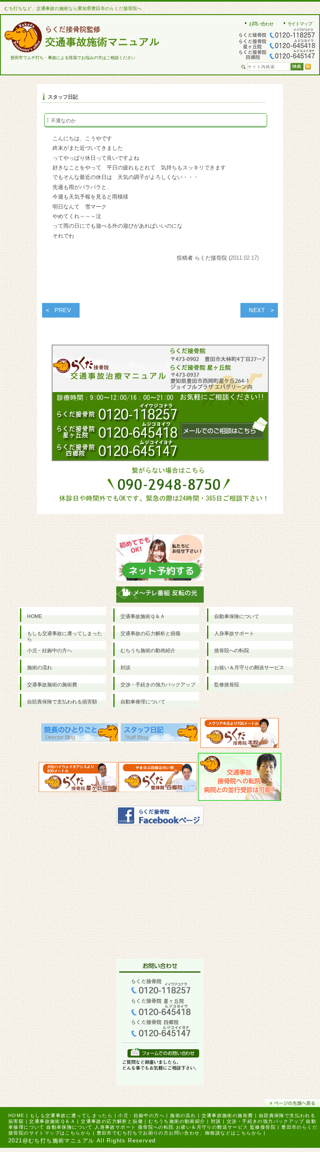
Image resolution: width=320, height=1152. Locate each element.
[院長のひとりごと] (80, 735)
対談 (216, 1121)
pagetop (292, 1103)
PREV (63, 310)
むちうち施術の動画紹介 (176, 1121)
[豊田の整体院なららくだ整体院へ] (157, 779)
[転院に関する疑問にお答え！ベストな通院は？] (239, 779)
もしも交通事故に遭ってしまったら (71, 1115)
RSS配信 (308, 67)
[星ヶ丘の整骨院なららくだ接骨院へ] (78, 779)
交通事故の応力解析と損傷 (112, 1121)
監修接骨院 (263, 1127)
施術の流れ (183, 1115)
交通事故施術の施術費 (227, 1115)
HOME (16, 1115)
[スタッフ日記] (160, 735)
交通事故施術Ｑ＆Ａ (52, 1121)
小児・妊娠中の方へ (141, 1115)
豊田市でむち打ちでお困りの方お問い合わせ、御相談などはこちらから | (181, 1132)
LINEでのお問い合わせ (163, 1052)
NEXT (257, 310)
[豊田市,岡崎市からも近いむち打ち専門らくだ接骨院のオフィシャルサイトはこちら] (239, 735)
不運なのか (63, 121)
